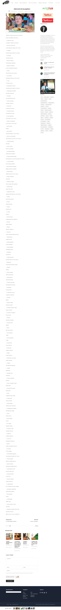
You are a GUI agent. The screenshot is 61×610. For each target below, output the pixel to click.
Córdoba (49, 108)
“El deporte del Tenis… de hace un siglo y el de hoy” (34, 543)
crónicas (42, 106)
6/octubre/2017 (52, 64)
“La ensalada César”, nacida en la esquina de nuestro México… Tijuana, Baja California (17, 544)
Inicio (9, 2)
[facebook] (40, 593)
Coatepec (42, 104)
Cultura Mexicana (43, 108)
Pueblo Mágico (43, 123)
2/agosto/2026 (9, 547)
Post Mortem (50, 2)
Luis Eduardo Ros (14, 11)
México (42, 117)
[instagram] (57, 2)
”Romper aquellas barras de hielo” (9, 542)
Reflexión (48, 123)
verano (47, 130)
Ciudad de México (51, 102)
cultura (47, 106)
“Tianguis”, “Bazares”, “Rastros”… (25, 542)
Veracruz (42, 130)
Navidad (51, 117)
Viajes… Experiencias (23, 2)
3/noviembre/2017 (46, 77)
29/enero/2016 (20, 11)
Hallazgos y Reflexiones (42, 2)
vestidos (51, 130)
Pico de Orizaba (47, 119)
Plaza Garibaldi (43, 121)
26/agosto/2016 (46, 70)
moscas (47, 115)
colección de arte (48, 104)
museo (51, 115)
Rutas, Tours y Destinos (32, 2)
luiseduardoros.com (15, 604)
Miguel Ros (42, 115)
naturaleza (46, 117)
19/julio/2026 (25, 547)
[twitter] (42, 593)
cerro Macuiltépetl (44, 102)
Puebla (48, 121)
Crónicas (16, 2)
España (42, 110)
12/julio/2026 (33, 548)
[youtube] (56, 2)
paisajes (42, 119)
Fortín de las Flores (48, 110)
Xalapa (42, 132)
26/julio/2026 (17, 550)
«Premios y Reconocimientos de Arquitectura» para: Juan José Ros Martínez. (49, 73)
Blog (12, 2)
